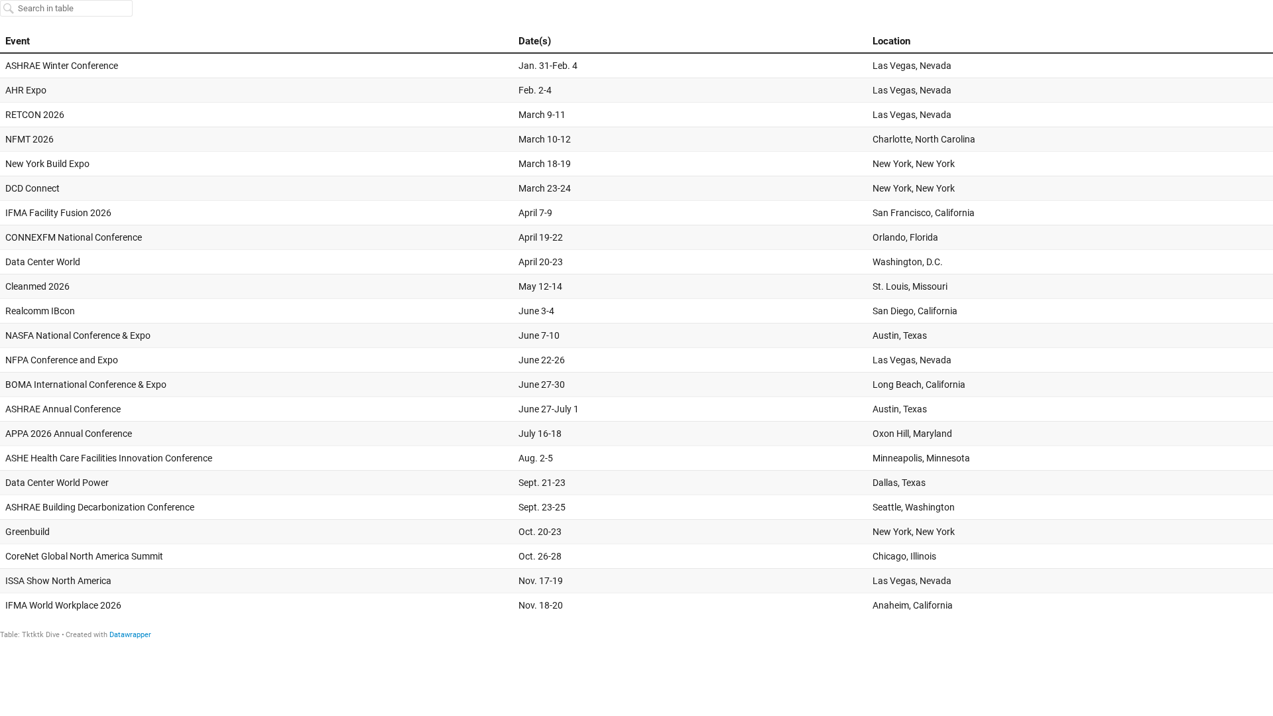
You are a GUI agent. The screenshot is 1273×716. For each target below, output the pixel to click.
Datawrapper (130, 634)
